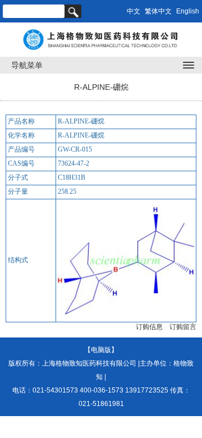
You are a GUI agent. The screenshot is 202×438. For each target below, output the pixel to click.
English (187, 11)
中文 (133, 11)
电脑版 (101, 350)
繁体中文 (158, 11)
